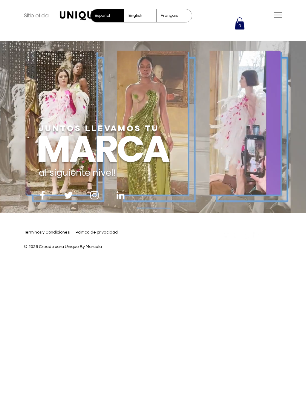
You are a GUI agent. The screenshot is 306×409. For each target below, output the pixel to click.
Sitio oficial (36, 15)
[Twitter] (68, 195)
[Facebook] (42, 195)
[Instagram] (94, 195)
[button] (240, 23)
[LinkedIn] (120, 195)
